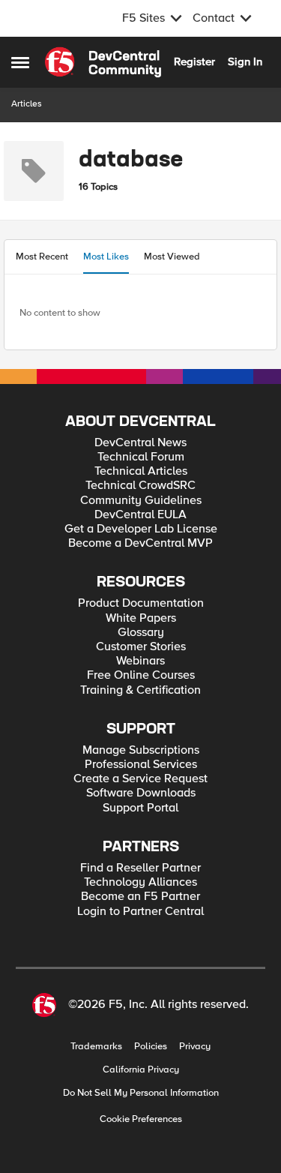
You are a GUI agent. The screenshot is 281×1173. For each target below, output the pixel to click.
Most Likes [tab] (106, 256)
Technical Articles (140, 471)
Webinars (140, 661)
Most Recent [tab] (42, 256)
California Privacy (141, 1070)
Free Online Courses (141, 675)
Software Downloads (141, 793)
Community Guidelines (141, 501)
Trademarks (96, 1046)
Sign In (245, 61)
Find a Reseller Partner (140, 868)
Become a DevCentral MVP (140, 543)
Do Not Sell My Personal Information (141, 1093)
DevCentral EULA (140, 515)
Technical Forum (140, 457)
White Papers (141, 618)
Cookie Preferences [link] (141, 1119)
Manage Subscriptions (140, 750)
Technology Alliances (140, 882)
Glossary (141, 633)
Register (194, 61)
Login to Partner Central (140, 911)
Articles (26, 104)
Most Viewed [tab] (172, 256)
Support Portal (140, 808)
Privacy (195, 1046)
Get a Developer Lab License (140, 529)
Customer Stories (141, 647)
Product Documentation (141, 603)
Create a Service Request (140, 779)
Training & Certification (140, 690)
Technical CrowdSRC (140, 485)
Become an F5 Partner (140, 897)
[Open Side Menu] (20, 62)
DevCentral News (140, 443)
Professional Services (141, 765)
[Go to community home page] (103, 62)
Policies (150, 1046)
